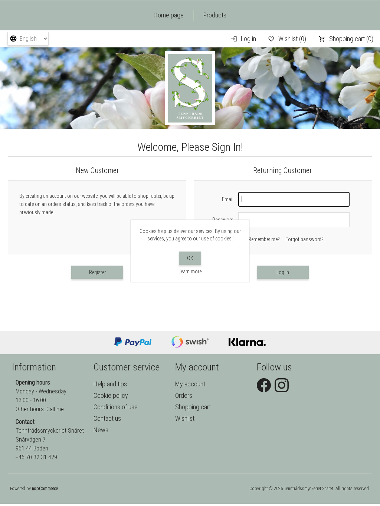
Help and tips (110, 384)
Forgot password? (304, 239)
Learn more (190, 271)
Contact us (107, 418)
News (101, 430)
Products (214, 15)
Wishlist (184, 418)
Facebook (264, 385)
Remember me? (264, 239)
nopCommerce (45, 488)
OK (190, 258)
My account (190, 384)
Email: (228, 199)
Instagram (282, 385)
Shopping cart (193, 407)
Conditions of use (116, 407)
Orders (183, 395)
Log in (248, 39)
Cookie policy (111, 395)
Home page (169, 15)
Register (97, 272)
